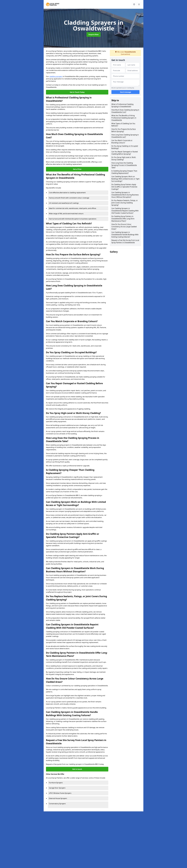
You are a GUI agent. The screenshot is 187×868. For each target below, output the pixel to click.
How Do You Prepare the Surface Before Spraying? (123, 130)
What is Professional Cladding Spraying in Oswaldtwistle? (122, 105)
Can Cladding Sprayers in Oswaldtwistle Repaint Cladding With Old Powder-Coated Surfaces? (125, 210)
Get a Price (77, 169)
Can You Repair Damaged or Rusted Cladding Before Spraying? (124, 153)
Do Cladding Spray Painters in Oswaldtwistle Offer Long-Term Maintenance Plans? (122, 218)
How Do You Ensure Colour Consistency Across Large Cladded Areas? (124, 226)
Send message (125, 92)
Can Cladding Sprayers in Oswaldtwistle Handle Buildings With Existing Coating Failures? (124, 234)
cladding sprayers (55, 76)
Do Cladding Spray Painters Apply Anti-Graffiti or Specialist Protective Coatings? (124, 186)
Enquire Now (94, 34)
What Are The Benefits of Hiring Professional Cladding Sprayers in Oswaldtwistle (123, 117)
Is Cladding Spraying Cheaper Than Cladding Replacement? (124, 172)
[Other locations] (134, 4)
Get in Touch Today (77, 92)
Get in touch (77, 769)
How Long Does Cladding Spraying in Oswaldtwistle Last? (125, 136)
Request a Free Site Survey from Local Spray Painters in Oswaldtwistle (125, 241)
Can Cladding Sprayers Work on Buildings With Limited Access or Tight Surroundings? (125, 178)
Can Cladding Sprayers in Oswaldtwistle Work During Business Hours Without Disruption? (125, 194)
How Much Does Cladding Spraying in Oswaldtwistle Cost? (125, 111)
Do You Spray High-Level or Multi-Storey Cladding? (123, 158)
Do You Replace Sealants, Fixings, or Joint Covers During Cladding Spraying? (124, 202)
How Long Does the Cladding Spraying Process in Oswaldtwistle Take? (124, 165)
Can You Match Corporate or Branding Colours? (121, 141)
